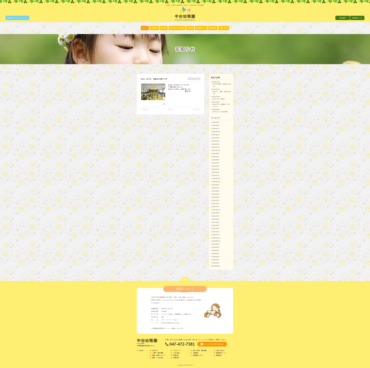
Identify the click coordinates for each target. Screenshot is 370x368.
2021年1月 (215, 235)
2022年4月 (215, 197)
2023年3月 (215, 169)
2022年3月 (215, 200)
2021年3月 (215, 228)
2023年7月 (215, 156)
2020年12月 (216, 238)
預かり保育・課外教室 (176, 28)
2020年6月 (215, 247)
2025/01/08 (218, 98)
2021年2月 (215, 231)
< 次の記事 (144, 109)
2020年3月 (215, 256)
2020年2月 (215, 260)
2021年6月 (215, 219)
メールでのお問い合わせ (214, 344)
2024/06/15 (219, 110)
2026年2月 (215, 122)
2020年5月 (215, 250)
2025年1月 (215, 128)
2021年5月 (215, 222)
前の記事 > (197, 109)
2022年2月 (215, 203)
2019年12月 (216, 266)
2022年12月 (216, 178)
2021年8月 (215, 213)
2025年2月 (215, 125)
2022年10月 (216, 181)
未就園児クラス (201, 28)
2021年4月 (215, 225)
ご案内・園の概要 (154, 34)
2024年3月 (215, 141)
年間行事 (163, 39)
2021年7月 (215, 216)
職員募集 (343, 18)
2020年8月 (215, 244)
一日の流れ (163, 34)
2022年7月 (215, 188)
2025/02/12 (221, 91)
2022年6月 (215, 191)
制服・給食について (154, 39)
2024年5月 (215, 138)
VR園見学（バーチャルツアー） (17, 18)
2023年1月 (215, 175)
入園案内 (190, 28)
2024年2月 (215, 144)
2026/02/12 (221, 84)
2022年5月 (215, 194)
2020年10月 (216, 241)
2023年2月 (215, 172)
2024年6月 (215, 135)
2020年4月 (215, 253)
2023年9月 (215, 153)
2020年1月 (215, 263)
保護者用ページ (357, 18)
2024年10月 (216, 131)
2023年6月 (215, 160)
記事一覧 (170, 109)
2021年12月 (216, 210)
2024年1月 (215, 147)
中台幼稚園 (147, 340)
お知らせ (145, 28)
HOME (141, 350)
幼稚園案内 (154, 28)
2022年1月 (215, 206)
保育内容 (164, 28)
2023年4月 (215, 166)
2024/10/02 (221, 104)
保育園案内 (213, 28)
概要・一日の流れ (212, 34)
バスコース (154, 44)
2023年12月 (216, 150)
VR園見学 (176, 357)
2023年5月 (215, 163)
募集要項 (212, 39)
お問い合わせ (223, 28)
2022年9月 (215, 185)
